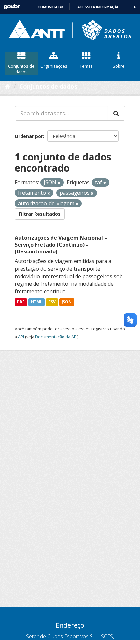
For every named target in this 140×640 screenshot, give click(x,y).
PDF (21, 302)
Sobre (119, 66)
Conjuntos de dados (21, 69)
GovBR (12, 7)
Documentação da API (56, 337)
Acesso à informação (98, 7)
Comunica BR (50, 7)
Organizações (53, 66)
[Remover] (59, 182)
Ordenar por (29, 136)
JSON (67, 302)
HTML (36, 302)
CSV (52, 302)
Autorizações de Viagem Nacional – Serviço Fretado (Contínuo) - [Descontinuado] (61, 244)
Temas (86, 66)
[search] (116, 113)
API (21, 337)
